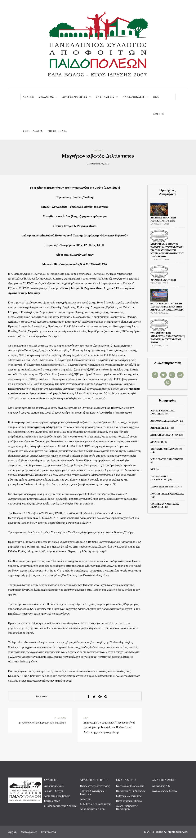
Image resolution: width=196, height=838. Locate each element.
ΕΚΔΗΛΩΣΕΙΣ (105, 96)
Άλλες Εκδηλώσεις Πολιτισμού (162, 412)
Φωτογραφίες (29, 831)
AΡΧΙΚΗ (28, 96)
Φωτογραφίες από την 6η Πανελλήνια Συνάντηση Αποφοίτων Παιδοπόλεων (167, 306)
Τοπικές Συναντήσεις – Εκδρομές (93, 792)
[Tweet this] (94, 696)
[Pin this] (105, 696)
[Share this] (88, 696)
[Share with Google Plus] (99, 696)
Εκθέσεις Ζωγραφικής (128, 795)
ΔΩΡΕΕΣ (158, 114)
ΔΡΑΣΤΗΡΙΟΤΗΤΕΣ (74, 96)
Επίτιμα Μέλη (52, 800)
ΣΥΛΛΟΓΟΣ (46, 96)
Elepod (158, 831)
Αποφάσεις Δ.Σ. (159, 427)
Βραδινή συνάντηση (163, 280)
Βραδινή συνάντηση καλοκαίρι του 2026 (163, 219)
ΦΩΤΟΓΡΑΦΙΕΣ (33, 131)
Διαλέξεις (98, 150)
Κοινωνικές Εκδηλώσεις (166, 449)
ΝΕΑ (156, 96)
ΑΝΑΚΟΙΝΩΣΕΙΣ (134, 96)
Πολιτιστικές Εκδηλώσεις (167, 493)
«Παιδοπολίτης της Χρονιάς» (61, 805)
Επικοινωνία (57, 131)
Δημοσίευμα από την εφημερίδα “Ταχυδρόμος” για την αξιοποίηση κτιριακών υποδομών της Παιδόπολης (167, 250)
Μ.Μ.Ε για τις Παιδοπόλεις (166, 459)
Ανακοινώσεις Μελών (164, 420)
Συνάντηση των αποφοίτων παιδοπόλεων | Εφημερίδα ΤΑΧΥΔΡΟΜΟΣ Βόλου (167, 338)
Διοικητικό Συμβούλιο (57, 795)
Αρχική (12, 831)
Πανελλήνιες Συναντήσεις (159, 478)
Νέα (152, 469)
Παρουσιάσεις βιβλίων (164, 486)
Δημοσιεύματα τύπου (164, 434)
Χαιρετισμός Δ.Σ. (54, 785)
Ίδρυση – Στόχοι (53, 790)
